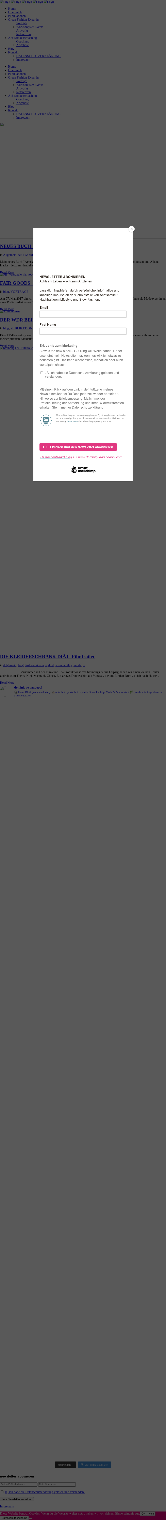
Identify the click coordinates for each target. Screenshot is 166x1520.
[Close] (132, 229)
